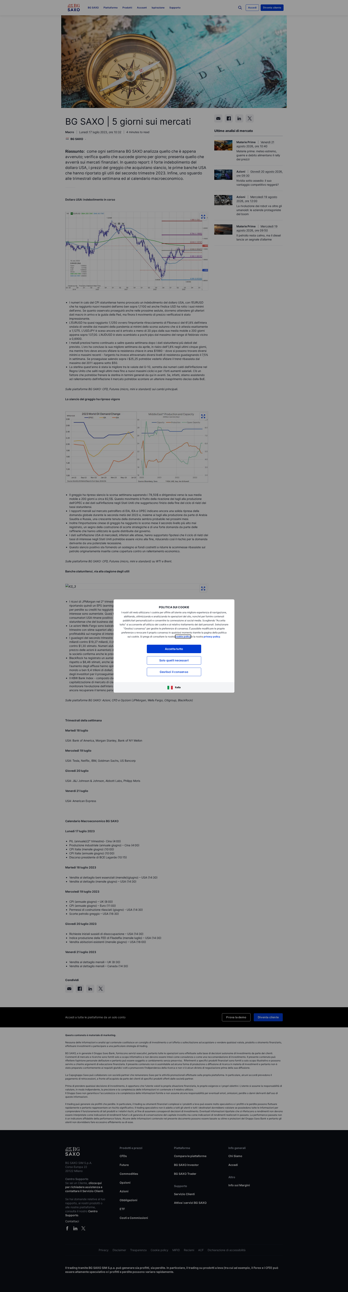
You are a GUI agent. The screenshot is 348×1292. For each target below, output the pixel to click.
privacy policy (212, 636)
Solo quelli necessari (174, 660)
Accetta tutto (174, 649)
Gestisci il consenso (174, 671)
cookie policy (183, 636)
